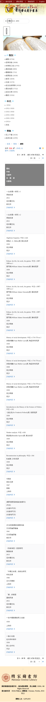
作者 (18, 148)
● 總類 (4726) (9, 59)
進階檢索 (6, 31)
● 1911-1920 (9, 108)
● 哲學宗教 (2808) (11, 62)
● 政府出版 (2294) (11, 138)
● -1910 (7, 105)
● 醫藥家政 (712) (10, 72)
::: (5, 55)
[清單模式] (43, 148)
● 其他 (6, 125)
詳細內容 (9, 207)
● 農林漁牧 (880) (10, 69)
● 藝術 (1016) (9, 95)
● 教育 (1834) (9, 79)
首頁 (8, 144)
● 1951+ (7, 121)
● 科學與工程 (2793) (11, 66)
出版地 (12, 151)
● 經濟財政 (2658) (11, 75)
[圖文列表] (40, 148)
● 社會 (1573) (9, 82)
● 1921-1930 (9, 112)
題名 (11, 148)
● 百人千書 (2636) (11, 135)
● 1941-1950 (9, 118)
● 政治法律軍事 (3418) (12, 85)
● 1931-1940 (9, 115)
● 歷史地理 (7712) (11, 89)
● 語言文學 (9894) (11, 92)
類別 (15, 144)
